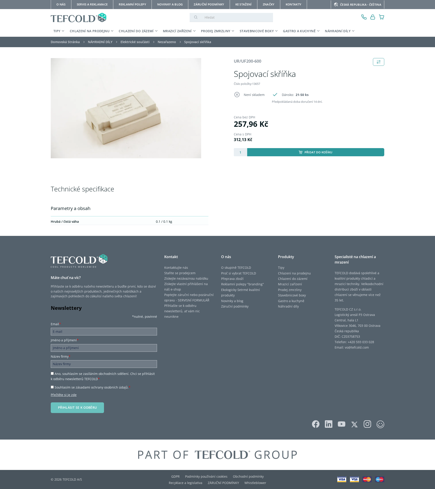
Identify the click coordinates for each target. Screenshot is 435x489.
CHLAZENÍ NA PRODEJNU (89, 31)
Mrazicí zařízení (290, 284)
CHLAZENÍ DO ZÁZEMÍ (136, 31)
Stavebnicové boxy (292, 295)
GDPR (175, 476)
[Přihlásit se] (372, 18)
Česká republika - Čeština (360, 4)
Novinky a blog (232, 301)
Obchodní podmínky (248, 476)
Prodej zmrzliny (290, 290)
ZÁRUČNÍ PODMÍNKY (223, 483)
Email (56, 324)
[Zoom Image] (126, 108)
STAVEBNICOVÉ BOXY (257, 31)
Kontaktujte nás (176, 267)
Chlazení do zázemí (292, 278)
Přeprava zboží (232, 278)
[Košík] (381, 18)
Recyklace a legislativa (185, 483)
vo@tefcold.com (357, 347)
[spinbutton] (240, 152)
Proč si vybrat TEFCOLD (238, 273)
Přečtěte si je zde (64, 395)
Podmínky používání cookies (206, 476)
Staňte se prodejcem (180, 273)
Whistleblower (255, 483)
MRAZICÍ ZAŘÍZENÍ (177, 31)
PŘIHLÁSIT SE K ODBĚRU (77, 407)
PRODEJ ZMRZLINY (215, 31)
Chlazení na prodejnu (294, 273)
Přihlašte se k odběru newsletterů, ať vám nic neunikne (182, 311)
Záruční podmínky (235, 306)
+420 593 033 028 (361, 342)
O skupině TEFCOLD (236, 267)
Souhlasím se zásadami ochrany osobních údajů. (92, 387)
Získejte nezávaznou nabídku (186, 278)
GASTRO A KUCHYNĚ (299, 31)
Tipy (281, 267)
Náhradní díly (288, 306)
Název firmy (60, 356)
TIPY (56, 31)
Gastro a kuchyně (291, 301)
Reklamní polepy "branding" (242, 284)
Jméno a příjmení (65, 340)
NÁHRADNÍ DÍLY (337, 31)
